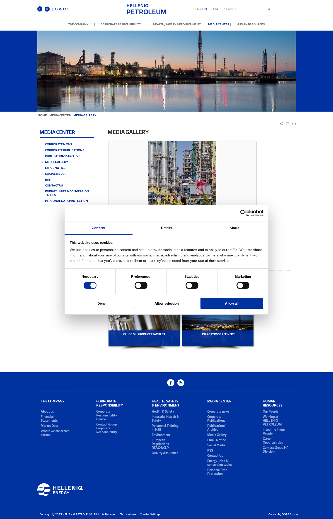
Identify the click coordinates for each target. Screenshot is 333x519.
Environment (161, 435)
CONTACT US (54, 185)
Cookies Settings (150, 514)
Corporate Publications (216, 419)
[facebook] (41, 10)
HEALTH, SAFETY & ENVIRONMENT (177, 24)
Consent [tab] (98, 228)
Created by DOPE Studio (283, 514)
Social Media (216, 445)
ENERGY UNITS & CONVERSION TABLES (67, 193)
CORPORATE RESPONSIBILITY (121, 24)
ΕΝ (204, 9)
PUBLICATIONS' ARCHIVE (62, 156)
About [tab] (234, 228)
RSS (48, 179)
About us (47, 412)
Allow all (232, 303)
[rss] (48, 10)
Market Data (49, 426)
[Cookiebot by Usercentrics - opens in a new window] (243, 213)
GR (197, 9)
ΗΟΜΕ (42, 115)
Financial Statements (49, 419)
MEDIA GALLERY (56, 162)
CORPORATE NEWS (58, 144)
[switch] (141, 285)
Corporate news (218, 412)
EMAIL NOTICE (55, 168)
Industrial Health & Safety (165, 419)
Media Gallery (217, 435)
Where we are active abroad (55, 433)
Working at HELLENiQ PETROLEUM (272, 420)
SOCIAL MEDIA (55, 173)
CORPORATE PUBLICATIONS (64, 150)
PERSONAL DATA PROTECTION (66, 201)
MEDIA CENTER (218, 24)
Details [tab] (166, 228)
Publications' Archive (216, 428)
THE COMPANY (78, 24)
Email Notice (216, 440)
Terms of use (128, 514)
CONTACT (63, 9)
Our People (270, 412)
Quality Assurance (165, 453)
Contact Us (215, 456)
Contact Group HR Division (275, 450)
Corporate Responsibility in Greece (108, 415)
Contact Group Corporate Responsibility (106, 428)
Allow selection (166, 303)
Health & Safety (163, 412)
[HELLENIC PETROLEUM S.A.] (146, 13)
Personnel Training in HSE (165, 428)
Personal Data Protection (217, 472)
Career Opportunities (273, 441)
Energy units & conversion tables (219, 463)
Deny (101, 303)
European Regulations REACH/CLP (160, 444)
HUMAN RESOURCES (251, 24)
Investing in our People (274, 431)
